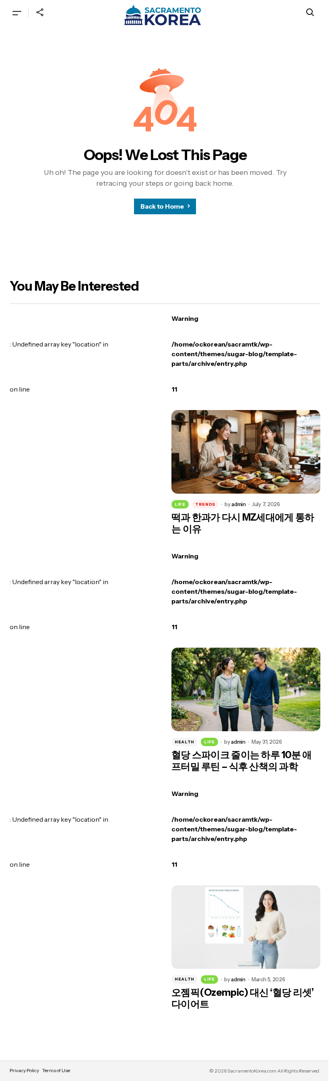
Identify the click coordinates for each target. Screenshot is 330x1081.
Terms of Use (56, 1070)
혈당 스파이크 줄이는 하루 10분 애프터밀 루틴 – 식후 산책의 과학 (241, 760)
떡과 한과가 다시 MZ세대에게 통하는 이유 (242, 523)
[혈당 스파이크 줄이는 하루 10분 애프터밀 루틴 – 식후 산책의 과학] (245, 689)
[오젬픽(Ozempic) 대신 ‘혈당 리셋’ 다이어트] (245, 927)
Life (180, 504)
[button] (17, 12)
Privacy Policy (24, 1070)
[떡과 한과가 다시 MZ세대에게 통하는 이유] (245, 452)
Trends (205, 504)
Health (184, 742)
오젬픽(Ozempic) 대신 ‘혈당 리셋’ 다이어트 (242, 998)
